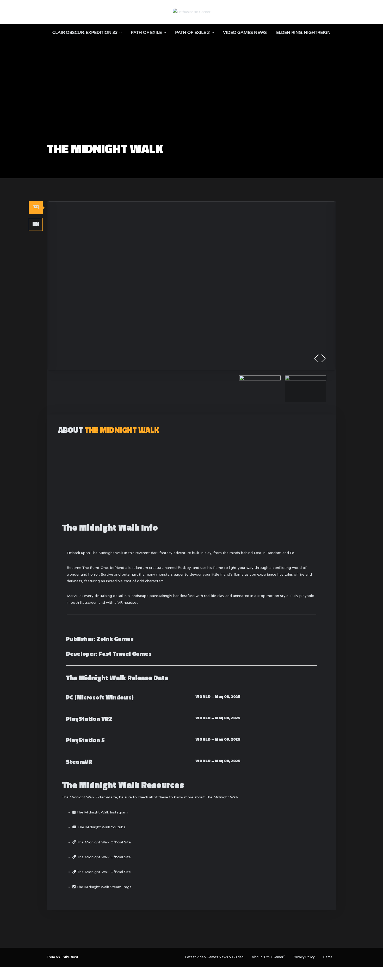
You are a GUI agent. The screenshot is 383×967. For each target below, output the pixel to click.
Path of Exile (146, 32)
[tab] (36, 207)
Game (327, 957)
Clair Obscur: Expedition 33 (85, 32)
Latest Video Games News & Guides (214, 957)
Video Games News (245, 32)
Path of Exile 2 (192, 32)
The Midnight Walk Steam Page (104, 887)
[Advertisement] (191, 103)
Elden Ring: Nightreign (303, 32)
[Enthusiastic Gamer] (192, 11)
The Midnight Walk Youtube (102, 827)
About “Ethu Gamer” (268, 957)
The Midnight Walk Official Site (104, 842)
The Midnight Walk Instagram (102, 812)
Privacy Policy (304, 957)
